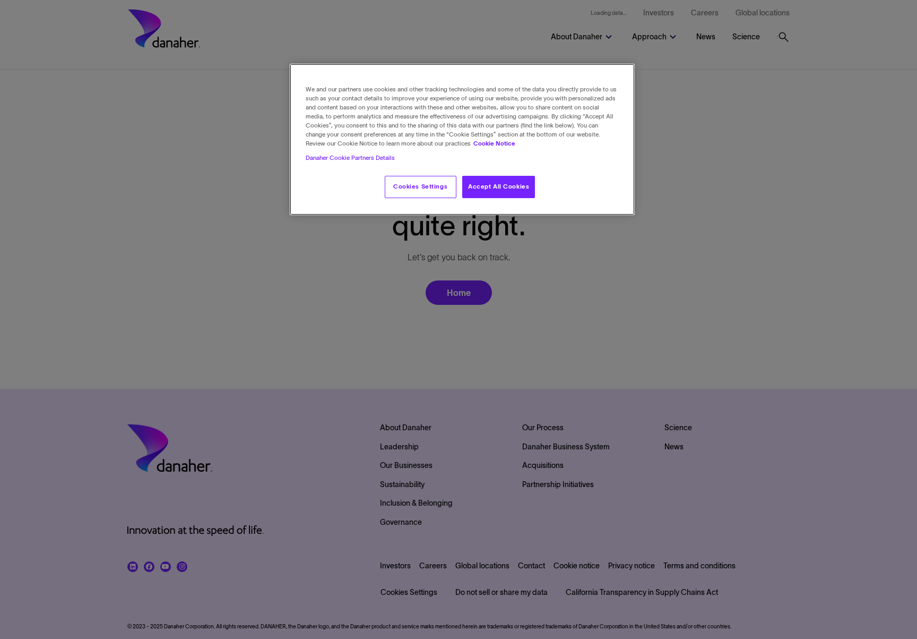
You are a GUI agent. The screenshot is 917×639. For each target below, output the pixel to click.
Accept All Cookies (498, 187)
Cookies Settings (420, 187)
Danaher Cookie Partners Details (350, 158)
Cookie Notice (494, 144)
